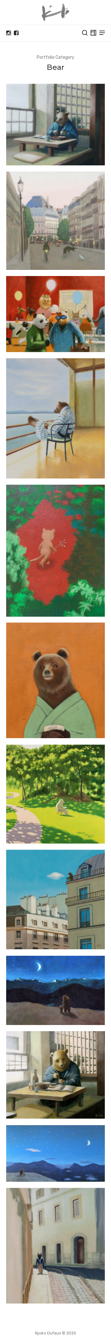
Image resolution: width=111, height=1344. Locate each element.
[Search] (85, 33)
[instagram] (8, 33)
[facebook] (16, 33)
